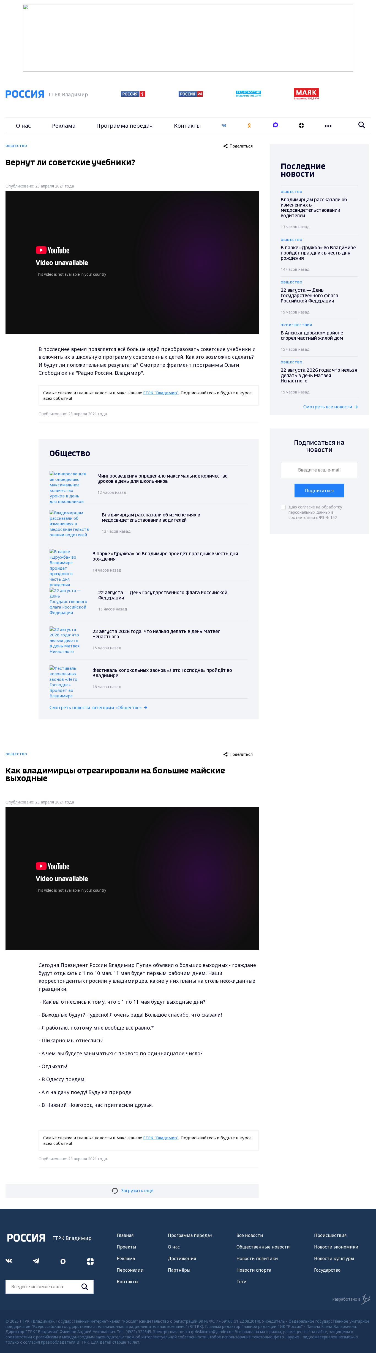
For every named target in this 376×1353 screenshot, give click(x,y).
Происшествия (330, 1235)
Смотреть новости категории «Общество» (96, 707)
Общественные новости (263, 1247)
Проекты (126, 1247)
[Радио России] (248, 95)
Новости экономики (336, 1247)
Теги (241, 1282)
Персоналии (130, 1270)
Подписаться (319, 490)
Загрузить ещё (137, 1191)
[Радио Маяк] (306, 98)
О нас (23, 125)
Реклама (63, 125)
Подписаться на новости (319, 446)
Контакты (187, 125)
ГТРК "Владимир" (161, 392)
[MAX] (275, 126)
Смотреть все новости (327, 407)
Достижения (182, 1258)
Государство (327, 1270)
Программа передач (124, 125)
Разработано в (346, 1299)
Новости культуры (334, 1258)
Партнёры (179, 1270)
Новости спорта (253, 1270)
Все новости (249, 1235)
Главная (125, 1235)
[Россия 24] (190, 95)
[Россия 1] (133, 95)
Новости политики (257, 1258)
